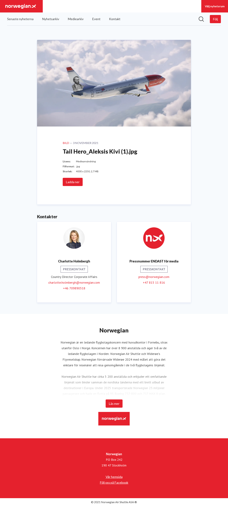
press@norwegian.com (153, 277)
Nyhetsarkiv (50, 19)
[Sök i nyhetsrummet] (201, 19)
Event (96, 19)
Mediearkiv (76, 19)
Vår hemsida (114, 477)
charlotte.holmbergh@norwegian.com (74, 282)
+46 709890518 (74, 288)
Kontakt (114, 19)
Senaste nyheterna (20, 19)
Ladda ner (73, 182)
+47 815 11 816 (154, 282)
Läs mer (114, 404)
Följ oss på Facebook (114, 482)
